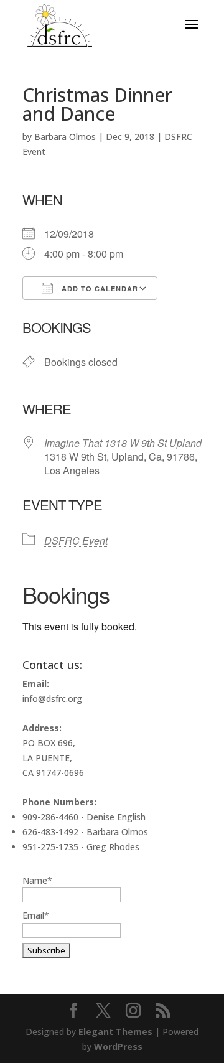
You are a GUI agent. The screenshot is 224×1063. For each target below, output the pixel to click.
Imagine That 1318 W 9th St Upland (123, 443)
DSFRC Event (76, 540)
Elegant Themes (115, 1031)
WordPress (118, 1046)
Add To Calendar (98, 288)
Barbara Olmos (65, 137)
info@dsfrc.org (52, 699)
